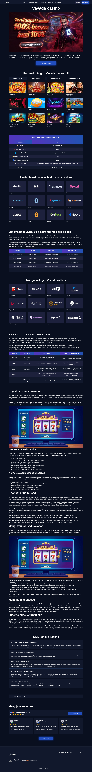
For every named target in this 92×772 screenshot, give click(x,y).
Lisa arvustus (75, 713)
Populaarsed (16, 78)
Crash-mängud (54, 78)
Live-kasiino (35, 78)
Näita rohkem (46, 738)
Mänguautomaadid (73, 78)
